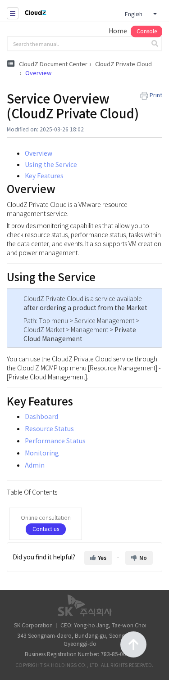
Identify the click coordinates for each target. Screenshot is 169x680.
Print (156, 94)
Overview (38, 153)
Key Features (44, 175)
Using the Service (51, 164)
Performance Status (55, 440)
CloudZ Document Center (53, 63)
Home (118, 30)
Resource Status (49, 428)
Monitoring (42, 452)
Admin (35, 464)
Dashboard (41, 416)
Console (147, 31)
